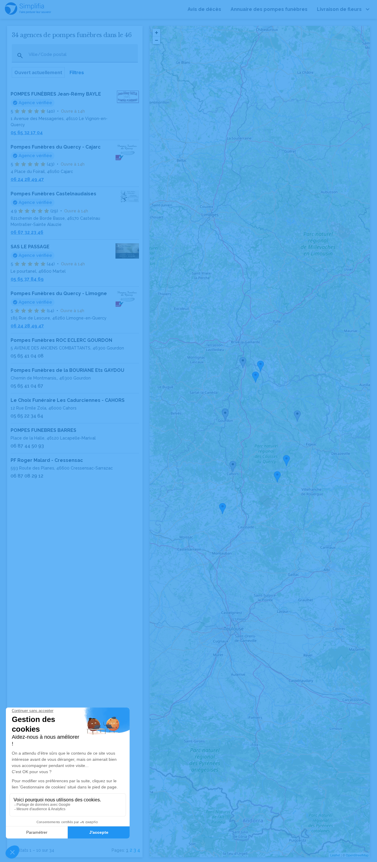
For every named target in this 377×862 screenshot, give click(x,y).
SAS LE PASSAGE (30, 246)
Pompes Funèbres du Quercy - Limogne (59, 293)
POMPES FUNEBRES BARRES (43, 430)
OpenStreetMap (357, 855)
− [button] (156, 40)
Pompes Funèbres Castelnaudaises (53, 194)
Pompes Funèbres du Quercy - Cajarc (56, 147)
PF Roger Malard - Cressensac (47, 460)
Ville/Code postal (48, 54)
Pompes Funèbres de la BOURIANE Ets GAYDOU (67, 370)
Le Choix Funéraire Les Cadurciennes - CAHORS (68, 400)
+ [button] (156, 32)
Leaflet (335, 855)
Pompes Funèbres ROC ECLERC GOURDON (61, 340)
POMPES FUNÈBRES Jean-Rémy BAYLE (56, 94)
